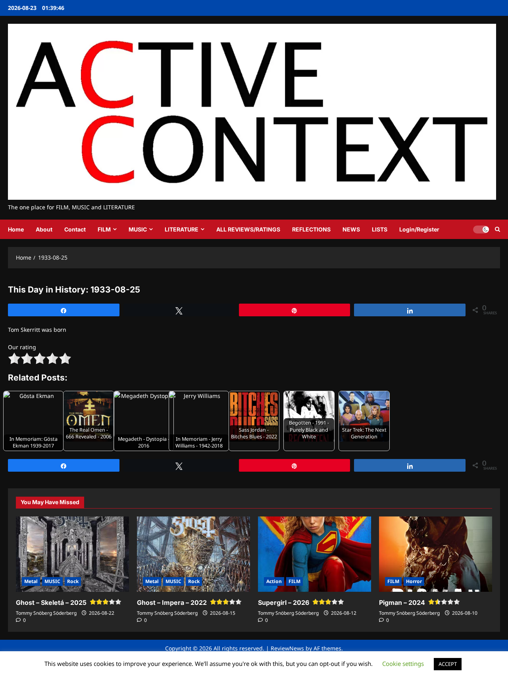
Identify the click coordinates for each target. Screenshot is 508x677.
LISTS (379, 229)
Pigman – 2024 (402, 602)
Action (274, 581)
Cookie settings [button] (403, 663)
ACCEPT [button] (448, 663)
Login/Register (419, 229)
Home (16, 229)
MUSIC (138, 229)
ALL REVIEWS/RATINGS (248, 229)
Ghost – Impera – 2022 (172, 602)
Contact (75, 229)
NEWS (351, 229)
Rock (73, 581)
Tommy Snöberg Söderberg (46, 613)
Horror (414, 581)
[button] (497, 229)
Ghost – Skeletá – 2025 (51, 602)
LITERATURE (181, 229)
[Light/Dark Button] (481, 229)
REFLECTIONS (311, 229)
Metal (31, 581)
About (44, 229)
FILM (104, 229)
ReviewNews (287, 648)
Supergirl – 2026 (283, 602)
